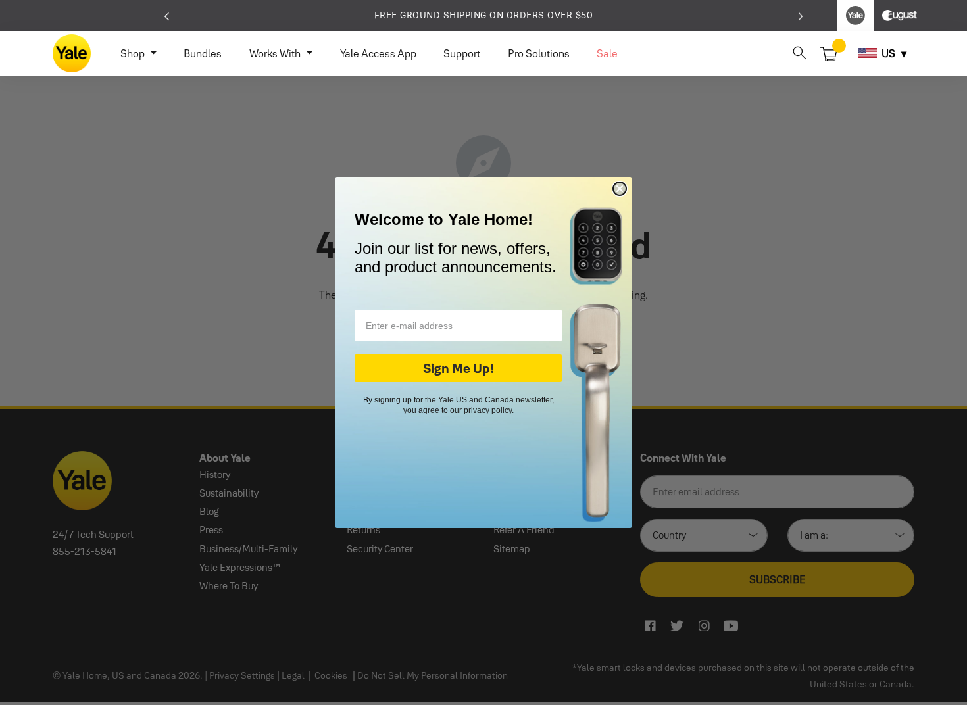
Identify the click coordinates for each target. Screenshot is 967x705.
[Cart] (829, 52)
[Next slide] (801, 15)
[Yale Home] (72, 53)
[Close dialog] (619, 188)
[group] (483, 15)
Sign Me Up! (458, 368)
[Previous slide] (167, 15)
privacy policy (488, 410)
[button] (799, 53)
